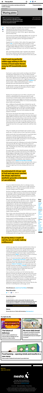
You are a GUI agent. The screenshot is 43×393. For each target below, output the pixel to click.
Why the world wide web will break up (40, 206)
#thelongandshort (30, 311)
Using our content (5, 370)
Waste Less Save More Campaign (24, 160)
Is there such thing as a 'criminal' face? (40, 215)
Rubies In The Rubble (17, 264)
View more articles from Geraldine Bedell (21, 305)
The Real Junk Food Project (19, 259)
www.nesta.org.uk (25, 383)
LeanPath (24, 265)
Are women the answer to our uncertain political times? (40, 225)
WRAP (17, 254)
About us (3, 368)
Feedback (31, 80)
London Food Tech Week (20, 287)
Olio (11, 43)
